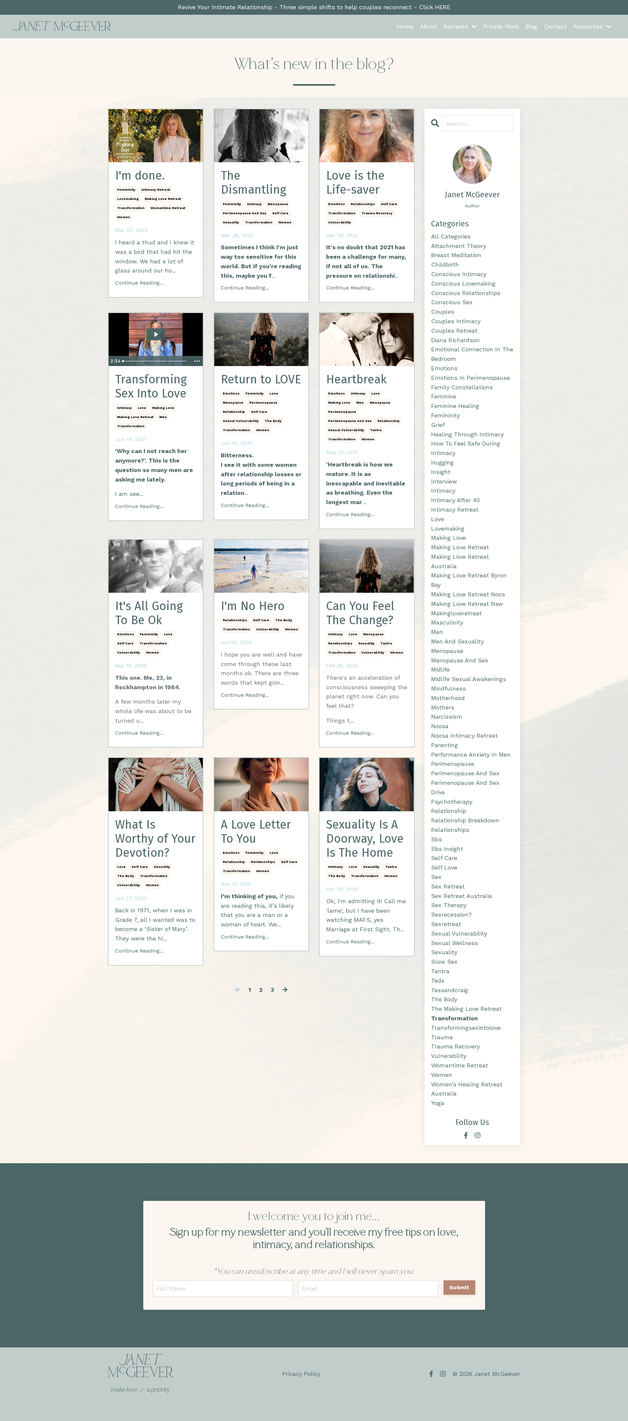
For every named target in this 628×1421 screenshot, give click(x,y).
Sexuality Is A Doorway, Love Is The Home (365, 839)
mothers (442, 707)
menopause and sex (459, 660)
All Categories (451, 236)
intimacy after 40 (455, 500)
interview (444, 481)
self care (280, 213)
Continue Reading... (139, 283)
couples (442, 311)
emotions (336, 204)
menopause (278, 204)
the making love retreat (466, 1008)
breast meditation (456, 255)
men (163, 417)
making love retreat (163, 199)
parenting (444, 745)
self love (444, 867)
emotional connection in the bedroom (472, 354)
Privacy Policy (301, 1373)
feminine (443, 396)
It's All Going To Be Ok (149, 613)
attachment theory (458, 245)
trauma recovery (376, 213)
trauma (442, 1037)
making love (163, 408)
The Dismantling (253, 183)
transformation (131, 208)
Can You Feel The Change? (360, 613)
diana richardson (455, 340)
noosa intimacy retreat (464, 735)
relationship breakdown (465, 820)
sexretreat (446, 924)
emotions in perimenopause (470, 377)
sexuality (231, 222)
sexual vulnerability (241, 421)
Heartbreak (356, 380)
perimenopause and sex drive (465, 787)
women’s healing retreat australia (466, 1089)
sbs (436, 839)
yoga (437, 1102)
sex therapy (448, 905)
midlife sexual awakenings (468, 678)
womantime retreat (167, 208)
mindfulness (448, 688)
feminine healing (455, 405)
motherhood (448, 697)
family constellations (462, 387)
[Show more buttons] (197, 361)
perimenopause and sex (244, 213)
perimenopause (263, 402)
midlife (440, 669)
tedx (438, 980)
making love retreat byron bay (469, 580)
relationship (234, 411)
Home (405, 26)
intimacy (254, 204)
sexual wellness (454, 942)
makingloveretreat (456, 613)
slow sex (444, 961)
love (142, 408)
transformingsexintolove (466, 1027)
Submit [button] (459, 1287)
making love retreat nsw (467, 603)
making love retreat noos (468, 594)
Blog (531, 26)
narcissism (446, 716)
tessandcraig (449, 990)
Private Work (501, 26)
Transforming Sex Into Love (151, 387)
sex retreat (448, 886)
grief (438, 424)
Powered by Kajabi (499, 1404)
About (428, 26)
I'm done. (140, 176)
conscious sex (452, 302)
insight (440, 471)
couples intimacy (455, 321)
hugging (442, 462)
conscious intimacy (458, 274)
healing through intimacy (467, 434)
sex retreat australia (461, 895)
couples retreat (454, 330)
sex (436, 876)
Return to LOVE (261, 380)
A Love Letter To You (256, 832)
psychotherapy (451, 801)
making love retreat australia (460, 561)
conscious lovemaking (463, 283)
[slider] (155, 361)
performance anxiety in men (471, 754)
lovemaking (128, 199)
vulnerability (339, 222)
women (123, 217)
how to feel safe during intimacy (465, 448)
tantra (375, 430)
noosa (439, 726)
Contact (555, 26)
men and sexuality (457, 641)
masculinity (447, 622)
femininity (126, 189)
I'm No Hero (253, 606)
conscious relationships (465, 292)
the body (273, 421)
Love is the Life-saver (355, 183)
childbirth (445, 264)
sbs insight (447, 848)
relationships (363, 204)
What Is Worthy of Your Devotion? (155, 839)
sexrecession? (451, 914)
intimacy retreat (155, 189)
